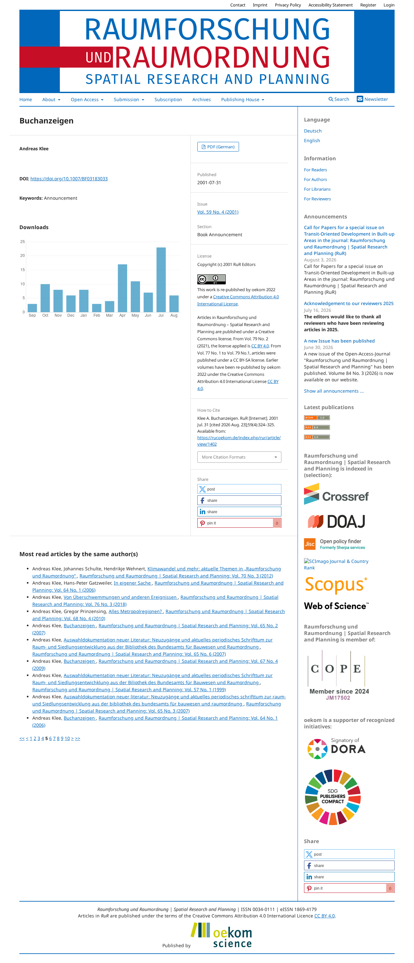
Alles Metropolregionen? (136, 611)
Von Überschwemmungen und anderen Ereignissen (121, 597)
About (49, 99)
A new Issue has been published (339, 341)
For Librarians (317, 189)
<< (22, 738)
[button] (239, 489)
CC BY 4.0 (260, 346)
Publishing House (241, 99)
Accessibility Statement (331, 5)
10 (67, 738)
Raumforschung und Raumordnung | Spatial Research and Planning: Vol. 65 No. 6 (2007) (129, 654)
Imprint (260, 5)
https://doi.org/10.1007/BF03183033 (69, 178)
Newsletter (376, 99)
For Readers (315, 170)
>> (77, 738)
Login (389, 5)
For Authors (315, 179)
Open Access (85, 99)
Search (341, 99)
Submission (127, 99)
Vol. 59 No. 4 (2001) (217, 212)
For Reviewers (317, 199)
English (312, 140)
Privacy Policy (288, 5)
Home (25, 99)
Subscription (168, 99)
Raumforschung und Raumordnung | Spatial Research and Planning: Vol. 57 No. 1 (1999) (129, 689)
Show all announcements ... (334, 391)
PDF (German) (220, 147)
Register (368, 5)
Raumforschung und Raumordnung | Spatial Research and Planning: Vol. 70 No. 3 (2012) (176, 576)
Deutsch (313, 131)
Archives (201, 99)
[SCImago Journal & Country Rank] (336, 568)
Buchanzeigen (80, 625)
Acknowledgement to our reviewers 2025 (349, 303)
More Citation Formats (223, 457)
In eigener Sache (133, 583)
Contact (237, 5)
